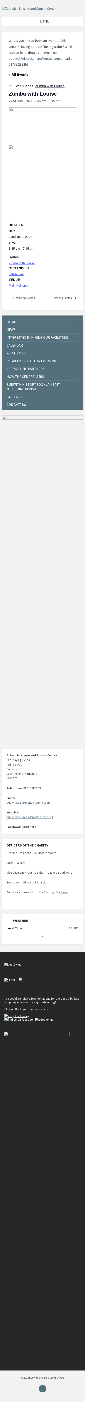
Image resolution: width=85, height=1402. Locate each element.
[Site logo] (29, 8)
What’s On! (16, 353)
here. (64, 892)
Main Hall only (18, 285)
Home (11, 322)
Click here (29, 827)
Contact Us (16, 404)
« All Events (18, 74)
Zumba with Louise (22, 263)
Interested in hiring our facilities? (37, 337)
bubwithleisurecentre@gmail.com (34, 58)
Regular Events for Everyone (32, 361)
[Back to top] (42, 1388)
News (11, 329)
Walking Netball (25, 298)
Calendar (15, 345)
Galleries (15, 397)
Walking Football (63, 298)
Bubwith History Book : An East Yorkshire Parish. (33, 386)
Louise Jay (16, 274)
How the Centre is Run (26, 376)
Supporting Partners (25, 368)
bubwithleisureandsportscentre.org (30, 817)
